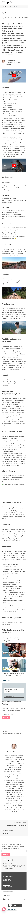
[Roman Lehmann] (3, 61)
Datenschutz (18, 906)
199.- (3, 624)
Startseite (4, 6)
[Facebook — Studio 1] (8, 904)
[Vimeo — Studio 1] (19, 904)
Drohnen (13, 18)
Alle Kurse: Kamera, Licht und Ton (11, 675)
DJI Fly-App (20, 312)
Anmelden (5, 717)
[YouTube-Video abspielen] (14, 76)
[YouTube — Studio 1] (16, 904)
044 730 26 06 (6, 885)
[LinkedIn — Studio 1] (14, 904)
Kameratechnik (22, 18)
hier (9, 559)
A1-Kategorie (12, 557)
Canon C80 (7, 832)
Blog (10, 6)
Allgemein (5, 18)
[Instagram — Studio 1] (11, 904)
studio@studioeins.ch (8, 886)
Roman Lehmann (10, 60)
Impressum (10, 906)
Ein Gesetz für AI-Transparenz (17, 824)
